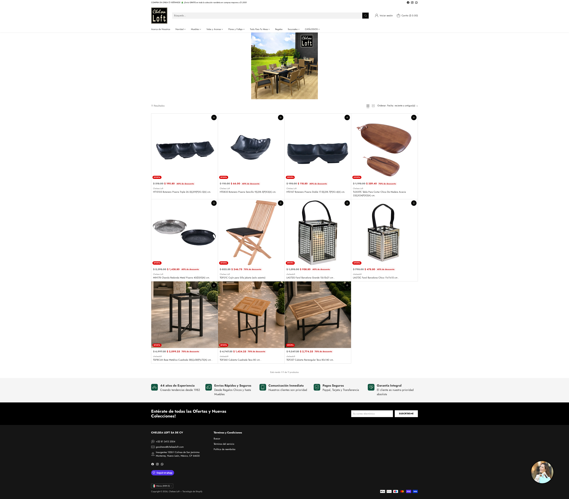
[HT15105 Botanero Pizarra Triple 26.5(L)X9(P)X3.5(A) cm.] (184, 147)
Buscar (217, 438)
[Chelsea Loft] (159, 15)
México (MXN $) (163, 485)
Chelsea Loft (174, 491)
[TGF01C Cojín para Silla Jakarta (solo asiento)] (251, 232)
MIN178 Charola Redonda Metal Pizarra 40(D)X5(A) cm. (181, 277)
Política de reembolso (224, 449)
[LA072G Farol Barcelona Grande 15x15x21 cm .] (318, 232)
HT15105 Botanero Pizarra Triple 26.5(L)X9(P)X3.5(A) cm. (182, 192)
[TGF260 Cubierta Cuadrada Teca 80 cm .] (251, 314)
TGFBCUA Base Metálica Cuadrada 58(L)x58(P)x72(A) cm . (182, 359)
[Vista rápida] (214, 124)
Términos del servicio (224, 444)
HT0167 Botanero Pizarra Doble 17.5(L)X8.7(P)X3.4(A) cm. (315, 192)
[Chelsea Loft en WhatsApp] (416, 3)
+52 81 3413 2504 (165, 441)
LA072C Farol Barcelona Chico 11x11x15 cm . (376, 277)
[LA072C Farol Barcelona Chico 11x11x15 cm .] (384, 232)
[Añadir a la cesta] (214, 117)
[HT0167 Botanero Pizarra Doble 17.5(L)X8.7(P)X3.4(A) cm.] (318, 147)
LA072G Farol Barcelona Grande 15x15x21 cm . (310, 277)
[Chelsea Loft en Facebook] (408, 3)
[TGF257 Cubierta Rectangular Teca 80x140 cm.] (318, 314)
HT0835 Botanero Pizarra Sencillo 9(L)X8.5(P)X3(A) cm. (248, 192)
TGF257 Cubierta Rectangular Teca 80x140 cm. (310, 359)
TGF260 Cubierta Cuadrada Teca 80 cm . (240, 359)
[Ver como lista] (373, 106)
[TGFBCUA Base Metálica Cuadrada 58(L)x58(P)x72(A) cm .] (184, 314)
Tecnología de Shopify (192, 491)
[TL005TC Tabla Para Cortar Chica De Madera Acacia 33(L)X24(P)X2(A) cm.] (384, 147)
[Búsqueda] (365, 15)
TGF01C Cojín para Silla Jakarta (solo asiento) (242, 277)
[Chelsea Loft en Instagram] (412, 3)
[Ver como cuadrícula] (368, 106)
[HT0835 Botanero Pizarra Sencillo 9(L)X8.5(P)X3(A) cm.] (251, 147)
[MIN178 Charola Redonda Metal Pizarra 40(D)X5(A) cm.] (184, 232)
